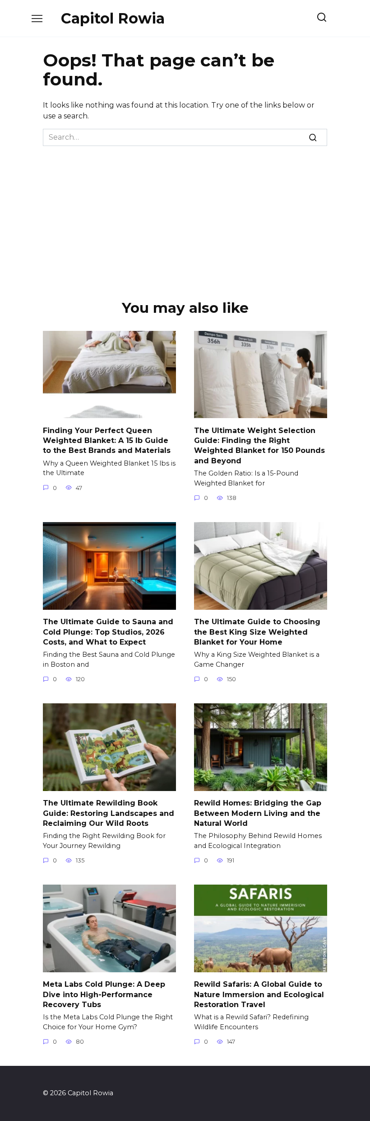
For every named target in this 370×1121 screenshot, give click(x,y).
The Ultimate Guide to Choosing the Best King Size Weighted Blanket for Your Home (257, 631)
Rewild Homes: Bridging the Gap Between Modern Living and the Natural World (257, 813)
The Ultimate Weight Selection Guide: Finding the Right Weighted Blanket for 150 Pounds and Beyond (259, 445)
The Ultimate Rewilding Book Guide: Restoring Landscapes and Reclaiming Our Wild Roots (108, 813)
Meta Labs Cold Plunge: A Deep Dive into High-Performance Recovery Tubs (104, 994)
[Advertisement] (185, 214)
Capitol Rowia (113, 18)
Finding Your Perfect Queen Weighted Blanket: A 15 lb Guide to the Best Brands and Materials (107, 440)
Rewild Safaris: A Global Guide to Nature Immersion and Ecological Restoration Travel (259, 994)
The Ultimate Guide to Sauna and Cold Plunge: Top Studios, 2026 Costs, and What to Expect (108, 631)
